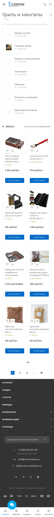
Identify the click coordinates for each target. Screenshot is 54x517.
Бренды (7, 405)
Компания (9, 412)
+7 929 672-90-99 (27, 450)
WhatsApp (38, 477)
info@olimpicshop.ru (29, 459)
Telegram (23, 477)
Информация (10, 419)
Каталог (7, 382)
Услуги (6, 397)
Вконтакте (16, 477)
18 (41, 372)
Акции (6, 390)
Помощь (7, 427)
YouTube (31, 477)
